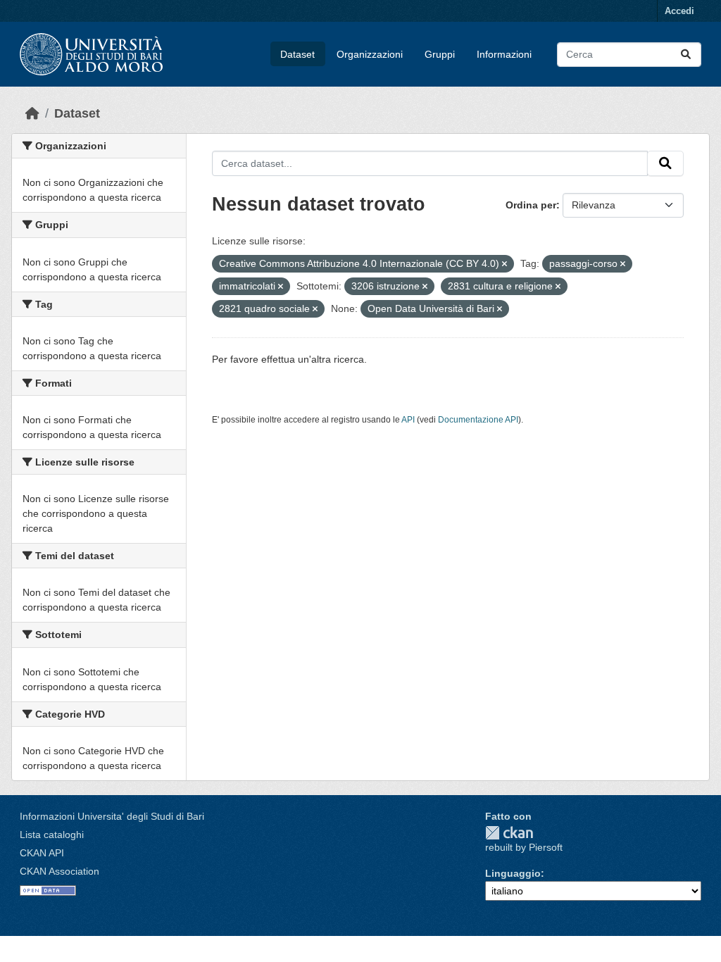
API (408, 420)
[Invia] (686, 54)
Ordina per (531, 205)
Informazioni (504, 54)
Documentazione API (478, 420)
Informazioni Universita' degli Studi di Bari (112, 816)
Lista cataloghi (52, 834)
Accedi (679, 11)
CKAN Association (59, 871)
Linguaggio (513, 873)
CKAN (509, 832)
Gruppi (440, 54)
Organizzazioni (370, 54)
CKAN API (42, 852)
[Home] (32, 113)
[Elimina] (504, 264)
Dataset (297, 54)
